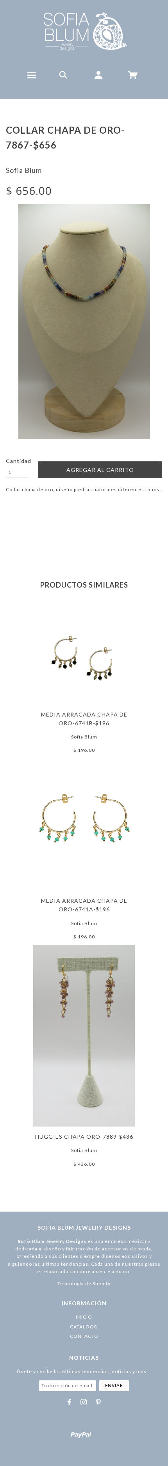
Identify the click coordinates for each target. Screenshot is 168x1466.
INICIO (84, 1317)
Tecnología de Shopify (84, 1283)
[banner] (84, 31)
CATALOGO (84, 1327)
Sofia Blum (24, 170)
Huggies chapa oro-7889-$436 (84, 1136)
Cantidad (17, 460)
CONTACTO (84, 1336)
